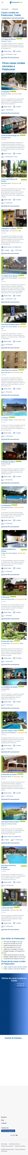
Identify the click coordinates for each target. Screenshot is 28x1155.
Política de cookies (20, 1146)
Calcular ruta (5, 1128)
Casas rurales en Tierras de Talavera (14, 969)
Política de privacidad (7, 1146)
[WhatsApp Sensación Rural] (15, 1135)
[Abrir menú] (2, 2)
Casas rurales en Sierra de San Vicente (15, 967)
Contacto (4, 1123)
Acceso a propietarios (8, 1130)
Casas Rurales (4, 9)
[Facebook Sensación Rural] (11, 1135)
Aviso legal (4, 1144)
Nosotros (4, 1117)
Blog (2, 1120)
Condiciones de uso (14, 1144)
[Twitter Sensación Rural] (16, 1135)
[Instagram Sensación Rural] (13, 1135)
